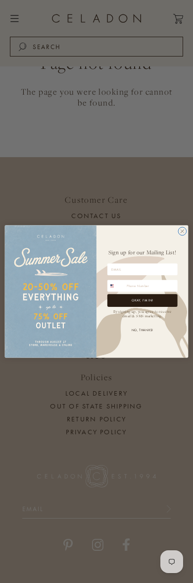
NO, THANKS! (142, 330)
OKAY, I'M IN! (142, 300)
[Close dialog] (182, 231)
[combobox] (115, 286)
